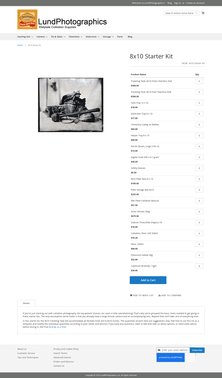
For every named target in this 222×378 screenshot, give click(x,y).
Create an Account (195, 3)
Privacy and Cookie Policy (66, 348)
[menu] (111, 36)
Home (20, 45)
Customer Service (26, 353)
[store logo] (64, 19)
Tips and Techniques (27, 357)
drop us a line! (58, 326)
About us (21, 348)
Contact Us (58, 365)
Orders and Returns (63, 361)
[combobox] (181, 13)
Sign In (177, 3)
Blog (169, 3)
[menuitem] (24, 36)
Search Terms (60, 353)
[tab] (26, 303)
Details (26, 303)
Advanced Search (62, 357)
